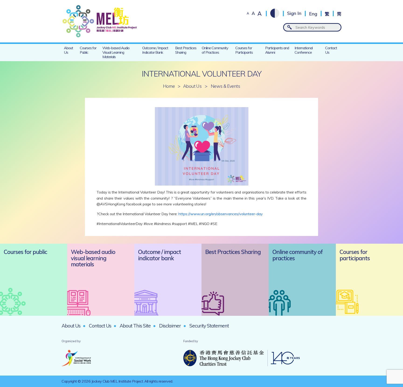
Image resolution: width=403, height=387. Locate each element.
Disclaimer (170, 326)
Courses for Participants (244, 50)
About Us (68, 50)
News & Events (225, 86)
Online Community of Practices (215, 50)
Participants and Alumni (277, 50)
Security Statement (209, 326)
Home (169, 86)
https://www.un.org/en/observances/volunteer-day (220, 213)
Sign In (294, 13)
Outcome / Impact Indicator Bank (155, 50)
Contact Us (331, 50)
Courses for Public (88, 50)
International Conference (304, 50)
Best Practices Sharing (185, 50)
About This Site (135, 326)
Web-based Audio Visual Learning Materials (115, 52)
